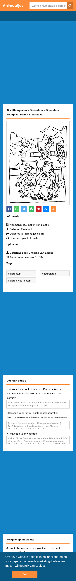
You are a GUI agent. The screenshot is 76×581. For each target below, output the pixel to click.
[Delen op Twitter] (24, 209)
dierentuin (15, 273)
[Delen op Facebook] (9, 209)
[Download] (31, 209)
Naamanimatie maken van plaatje (29, 224)
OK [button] (25, 574)
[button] (47, 566)
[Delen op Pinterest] (39, 209)
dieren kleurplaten (20, 280)
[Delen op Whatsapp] (16, 209)
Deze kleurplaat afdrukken (25, 238)
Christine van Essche (41, 252)
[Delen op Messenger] (46, 209)
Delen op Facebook (21, 229)
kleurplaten (49, 273)
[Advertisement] (38, 63)
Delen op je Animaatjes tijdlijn (27, 233)
